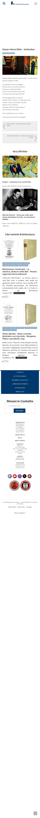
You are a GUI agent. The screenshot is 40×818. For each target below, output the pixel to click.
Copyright (29, 507)
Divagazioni (20, 459)
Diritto (20, 445)
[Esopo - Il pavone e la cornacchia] (20, 166)
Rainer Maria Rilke (8, 53)
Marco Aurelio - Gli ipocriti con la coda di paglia (19, 124)
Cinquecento (20, 425)
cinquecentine (7, 263)
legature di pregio (8, 327)
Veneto (27, 327)
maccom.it (14, 510)
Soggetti (20, 444)
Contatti (20, 372)
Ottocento (20, 430)
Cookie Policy (21, 507)
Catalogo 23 (20, 466)
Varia (20, 453)
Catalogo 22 (20, 467)
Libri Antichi (20, 422)
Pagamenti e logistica (20, 380)
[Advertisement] (20, 27)
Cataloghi (20, 463)
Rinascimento (23, 265)
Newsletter (20, 391)
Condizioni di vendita (20, 384)
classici (34, 327)
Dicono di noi (20, 388)
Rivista (20, 456)
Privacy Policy (12, 507)
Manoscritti (20, 435)
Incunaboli (20, 424)
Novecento (20, 432)
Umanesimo (6, 265)
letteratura (25, 263)
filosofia (17, 263)
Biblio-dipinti (20, 440)
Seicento (20, 427)
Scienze (20, 450)
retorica (14, 265)
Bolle (20, 438)
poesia (14, 330)
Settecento (20, 428)
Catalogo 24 (20, 464)
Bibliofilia (20, 458)
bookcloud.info (23, 510)
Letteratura (20, 447)
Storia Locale (20, 452)
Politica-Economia (20, 449)
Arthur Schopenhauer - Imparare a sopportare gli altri (20, 136)
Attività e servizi (20, 376)
